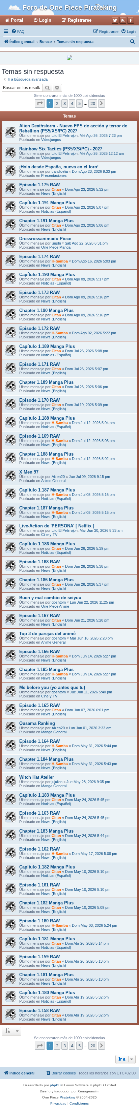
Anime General (53, 481)
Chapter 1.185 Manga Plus (46, 669)
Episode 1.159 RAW (39, 956)
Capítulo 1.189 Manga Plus (47, 346)
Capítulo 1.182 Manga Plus (47, 867)
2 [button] (57, 103)
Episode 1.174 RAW (39, 256)
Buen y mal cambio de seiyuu (50, 597)
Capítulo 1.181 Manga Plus (47, 938)
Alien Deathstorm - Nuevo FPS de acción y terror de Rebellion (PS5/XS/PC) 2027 (73, 128)
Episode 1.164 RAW (39, 741)
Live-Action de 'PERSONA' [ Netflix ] (56, 525)
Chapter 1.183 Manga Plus (46, 831)
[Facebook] (130, 20)
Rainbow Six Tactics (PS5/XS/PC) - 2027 (60, 148)
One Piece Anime (55, 606)
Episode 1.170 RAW (39, 400)
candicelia (60, 171)
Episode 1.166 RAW (39, 651)
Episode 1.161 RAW (39, 884)
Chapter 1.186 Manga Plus (46, 579)
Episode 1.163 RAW (39, 813)
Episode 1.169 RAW (39, 436)
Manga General (53, 732)
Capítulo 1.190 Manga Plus (47, 274)
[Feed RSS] (122, 20)
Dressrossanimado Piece (45, 238)
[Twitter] (115, 20)
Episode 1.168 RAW (39, 561)
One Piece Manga (56, 247)
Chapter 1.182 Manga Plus (46, 902)
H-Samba (60, 261)
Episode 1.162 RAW (39, 849)
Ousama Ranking (37, 723)
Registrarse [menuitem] (79, 20)
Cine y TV (49, 534)
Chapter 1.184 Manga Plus (46, 759)
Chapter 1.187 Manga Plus (46, 507)
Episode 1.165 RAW (39, 705)
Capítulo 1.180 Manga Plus (47, 992)
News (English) (53, 193)
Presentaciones (54, 175)
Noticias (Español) (56, 211)
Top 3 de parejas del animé (47, 633)
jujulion (57, 782)
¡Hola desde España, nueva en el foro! (59, 166)
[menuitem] (18, 31)
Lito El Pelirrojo (64, 135)
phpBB (55, 1085)
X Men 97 (28, 472)
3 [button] (64, 103)
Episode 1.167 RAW (39, 615)
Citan (56, 189)
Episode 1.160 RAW (39, 920)
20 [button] (92, 103)
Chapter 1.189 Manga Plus (46, 382)
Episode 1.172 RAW (39, 328)
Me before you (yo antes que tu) (52, 687)
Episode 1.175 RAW (39, 184)
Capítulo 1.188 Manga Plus (47, 418)
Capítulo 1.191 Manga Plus (47, 202)
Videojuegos (51, 140)
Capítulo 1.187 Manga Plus (47, 490)
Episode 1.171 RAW (39, 364)
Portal (17, 20)
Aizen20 (58, 477)
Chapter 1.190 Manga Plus (46, 310)
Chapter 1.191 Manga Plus (46, 220)
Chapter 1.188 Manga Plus (46, 454)
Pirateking (67, 1097)
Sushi (56, 243)
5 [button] (79, 103)
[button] (40, 103)
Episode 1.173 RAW (39, 292)
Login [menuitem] (45, 20)
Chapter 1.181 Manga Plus (46, 974)
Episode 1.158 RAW (39, 1010)
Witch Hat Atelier (36, 777)
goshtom (59, 602)
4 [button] (72, 103)
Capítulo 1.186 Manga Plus (47, 543)
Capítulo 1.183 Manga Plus (47, 795)
